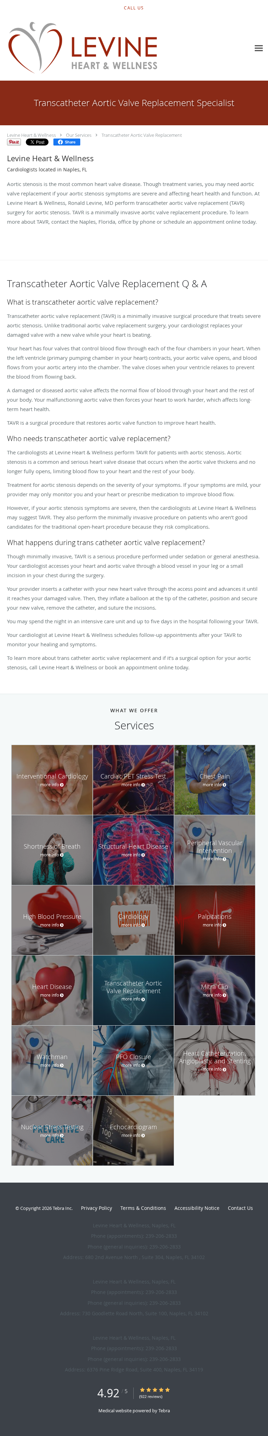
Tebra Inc (62, 1208)
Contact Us (240, 1208)
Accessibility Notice (196, 1208)
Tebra (164, 1410)
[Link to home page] (112, 48)
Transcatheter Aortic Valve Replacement (142, 135)
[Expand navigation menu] (259, 48)
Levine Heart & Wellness (31, 135)
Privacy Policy (96, 1208)
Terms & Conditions (143, 1208)
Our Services (78, 135)
